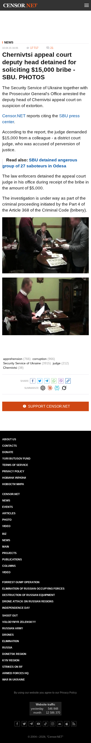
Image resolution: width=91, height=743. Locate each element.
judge (61, 363)
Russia (7, 647)
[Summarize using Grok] (64, 387)
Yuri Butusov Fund (16, 458)
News (8, 42)
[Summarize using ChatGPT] (43, 387)
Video (6, 526)
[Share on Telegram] (46, 380)
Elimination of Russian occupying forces (33, 588)
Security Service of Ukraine (27, 363)
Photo (6, 519)
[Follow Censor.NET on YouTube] (38, 723)
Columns (9, 565)
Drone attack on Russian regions (27, 601)
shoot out (10, 615)
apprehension (17, 359)
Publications (12, 559)
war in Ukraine (13, 679)
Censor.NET (14, 115)
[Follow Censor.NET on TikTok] (45, 723)
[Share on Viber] (61, 380)
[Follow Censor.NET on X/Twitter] (24, 723)
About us (9, 439)
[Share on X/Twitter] (39, 380)
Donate (7, 452)
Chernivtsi (13, 367)
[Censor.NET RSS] (73, 723)
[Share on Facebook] (32, 380)
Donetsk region (14, 654)
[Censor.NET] (20, 6)
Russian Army (12, 628)
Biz (4, 533)
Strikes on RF (12, 666)
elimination (10, 641)
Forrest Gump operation (21, 582)
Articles (8, 513)
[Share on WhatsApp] (54, 380)
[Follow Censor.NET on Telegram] (31, 723)
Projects (9, 553)
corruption (43, 359)
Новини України (14, 477)
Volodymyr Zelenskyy (19, 622)
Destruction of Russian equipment (28, 595)
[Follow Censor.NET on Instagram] (52, 723)
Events (7, 507)
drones (8, 634)
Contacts (9, 445)
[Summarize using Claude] (50, 387)
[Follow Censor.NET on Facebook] (17, 723)
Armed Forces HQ (15, 673)
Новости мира (13, 484)
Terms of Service (15, 465)
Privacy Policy (13, 471)
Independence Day (16, 607)
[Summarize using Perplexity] (57, 387)
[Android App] (59, 723)
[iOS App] (66, 723)
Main (5, 546)
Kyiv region (10, 660)
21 (51, 48)
